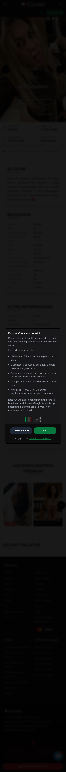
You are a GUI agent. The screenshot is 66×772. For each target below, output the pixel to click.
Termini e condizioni (40, 438)
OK (45, 430)
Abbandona (21, 430)
